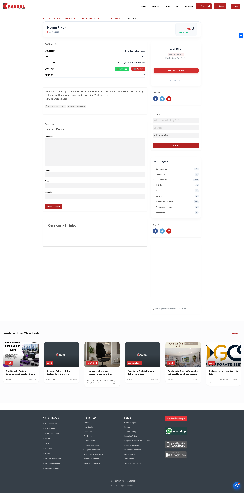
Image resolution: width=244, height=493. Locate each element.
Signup (221, 6)
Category (131, 480)
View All (236, 334)
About (168, 6)
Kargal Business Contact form (137, 440)
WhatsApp (123, 69)
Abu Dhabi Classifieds (93, 454)
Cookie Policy (130, 431)
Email (47, 181)
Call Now (139, 69)
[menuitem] (144, 6)
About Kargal (130, 422)
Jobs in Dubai (89, 440)
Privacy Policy (130, 454)
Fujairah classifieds (91, 463)
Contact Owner (176, 70)
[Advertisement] (94, 235)
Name (47, 170)
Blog (178, 6)
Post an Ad (205, 6)
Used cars (87, 431)
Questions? (129, 458)
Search (177, 145)
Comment (49, 136)
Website (48, 192)
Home (143, 6)
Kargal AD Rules (131, 436)
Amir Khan (176, 49)
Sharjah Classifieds (91, 449)
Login (235, 6)
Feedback (87, 436)
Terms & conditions (132, 463)
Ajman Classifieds (91, 458)
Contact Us (189, 6)
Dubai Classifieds (91, 445)
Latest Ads (88, 427)
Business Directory (132, 449)
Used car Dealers (131, 445)
